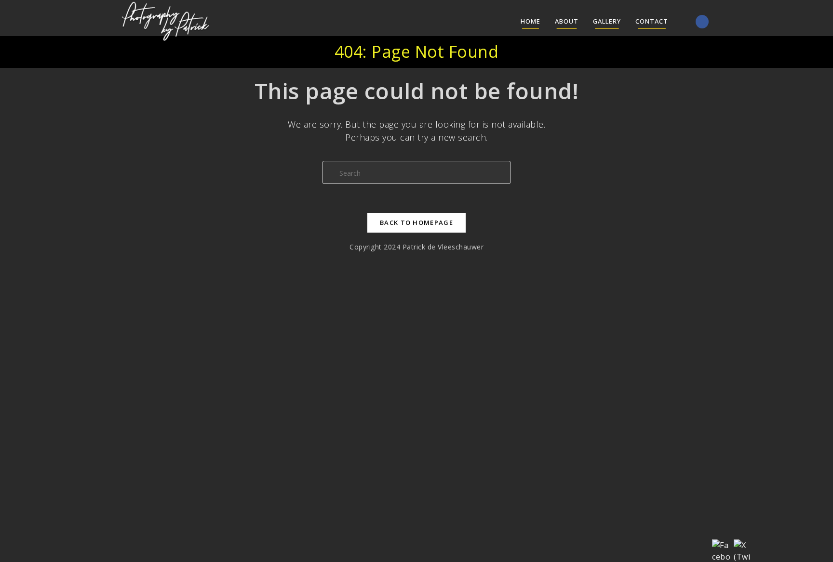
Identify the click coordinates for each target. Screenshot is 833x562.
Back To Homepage (416, 222)
